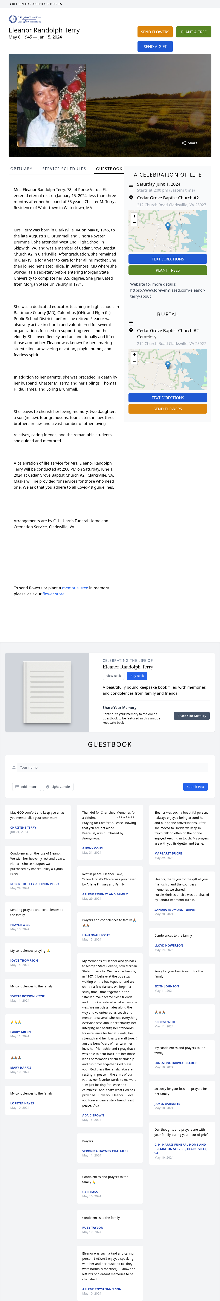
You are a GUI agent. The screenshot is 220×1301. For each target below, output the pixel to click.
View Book (113, 676)
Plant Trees (168, 270)
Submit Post (195, 787)
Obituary (21, 168)
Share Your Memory (192, 716)
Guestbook (109, 168)
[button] (168, 226)
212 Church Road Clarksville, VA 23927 (171, 204)
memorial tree (75, 587)
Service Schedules (64, 168)
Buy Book (137, 676)
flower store (53, 593)
